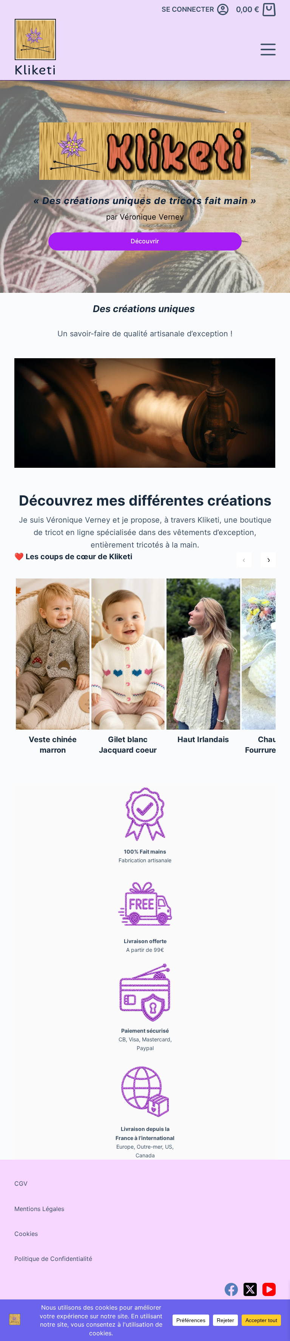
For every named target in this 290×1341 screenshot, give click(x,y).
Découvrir (145, 241)
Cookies (26, 1233)
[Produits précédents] (243, 559)
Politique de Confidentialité (53, 1258)
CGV (21, 1183)
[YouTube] (269, 1289)
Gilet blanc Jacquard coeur (128, 745)
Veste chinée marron (53, 745)
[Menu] (268, 49)
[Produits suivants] (268, 559)
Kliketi (35, 70)
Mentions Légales (39, 1209)
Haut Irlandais (203, 739)
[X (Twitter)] (250, 1289)
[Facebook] (231, 1289)
